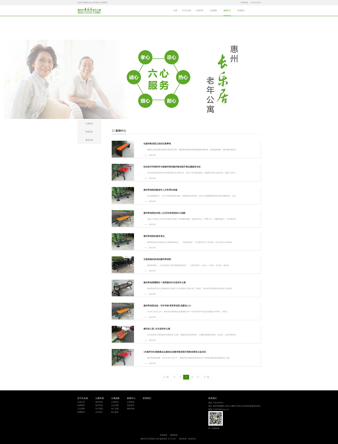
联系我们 (241, 10)
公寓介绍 (81, 402)
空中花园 (99, 409)
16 (192, 377)
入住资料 (81, 409)
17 (198, 377)
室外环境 (99, 405)
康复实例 (130, 409)
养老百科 (130, 405)
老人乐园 (115, 409)
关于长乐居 (186, 10)
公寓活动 (115, 402)
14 (180, 377)
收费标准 (81, 412)
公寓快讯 (130, 402)
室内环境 (99, 402)
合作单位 (99, 412)
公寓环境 (199, 10)
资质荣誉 (81, 405)
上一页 (166, 377)
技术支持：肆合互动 (187, 439)
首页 (175, 10)
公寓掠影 (213, 10)
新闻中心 (227, 10)
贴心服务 (115, 412)
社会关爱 (115, 405)
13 (174, 377)
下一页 (206, 377)
